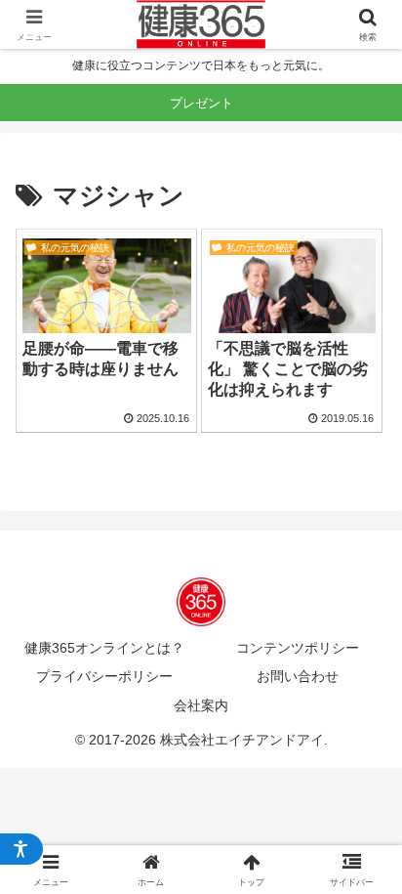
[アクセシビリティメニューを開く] (21, 849)
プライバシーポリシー (104, 676)
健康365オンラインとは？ (104, 648)
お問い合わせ (298, 676)
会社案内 (201, 705)
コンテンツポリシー (297, 648)
